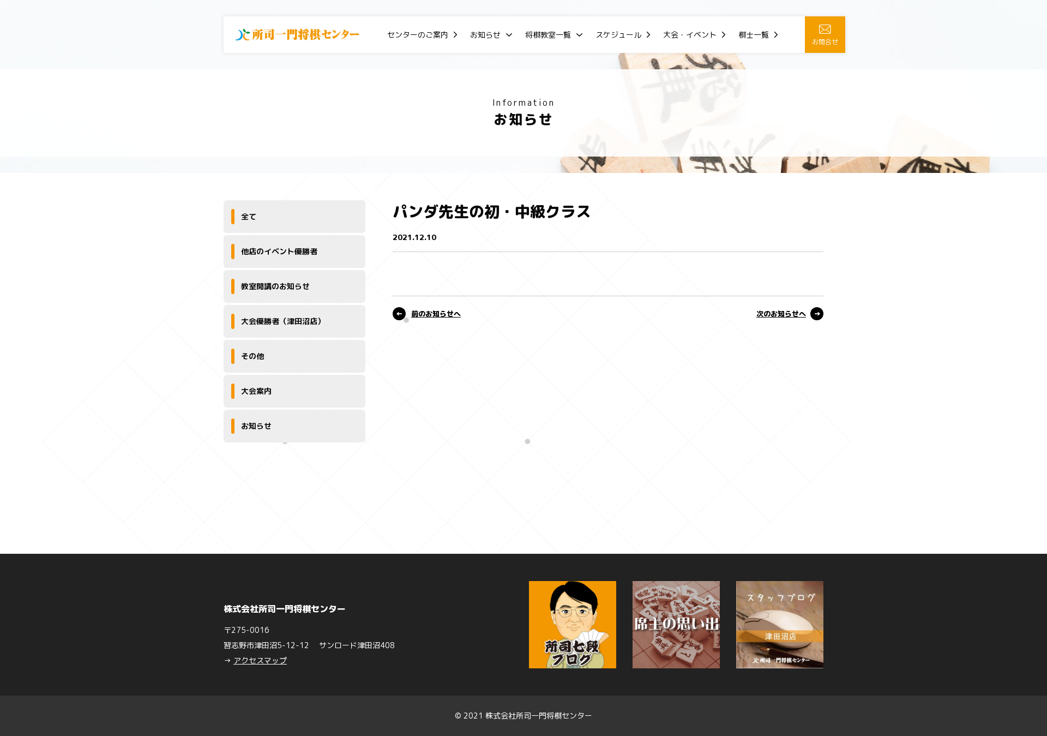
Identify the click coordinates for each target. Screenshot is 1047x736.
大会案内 (256, 391)
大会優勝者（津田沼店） (283, 321)
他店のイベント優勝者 (279, 251)
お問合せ (825, 41)
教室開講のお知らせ (275, 286)
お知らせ (485, 34)
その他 (252, 356)
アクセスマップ (260, 660)
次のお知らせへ (781, 314)
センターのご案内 (417, 34)
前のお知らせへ (436, 314)
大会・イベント (690, 34)
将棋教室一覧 (548, 34)
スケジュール (618, 34)
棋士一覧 (753, 34)
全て (248, 216)
